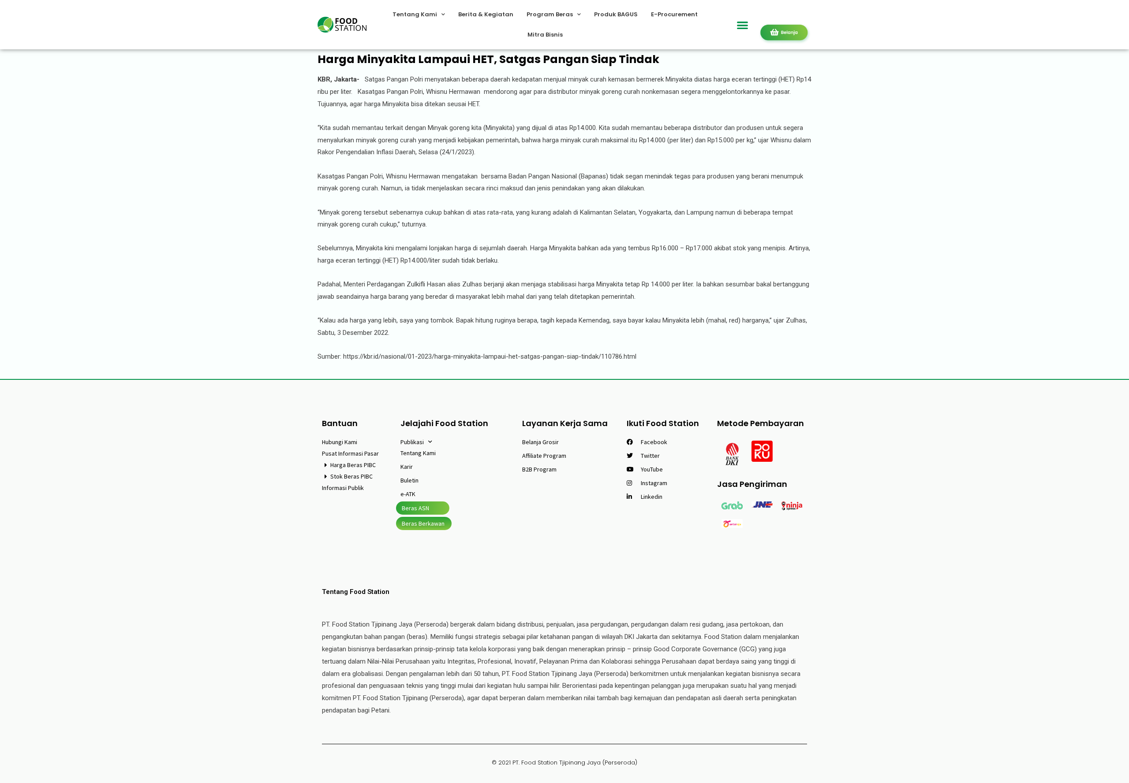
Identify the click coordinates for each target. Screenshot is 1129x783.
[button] (743, 25)
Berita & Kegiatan (485, 14)
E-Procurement (674, 14)
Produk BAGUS (616, 14)
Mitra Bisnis (545, 34)
